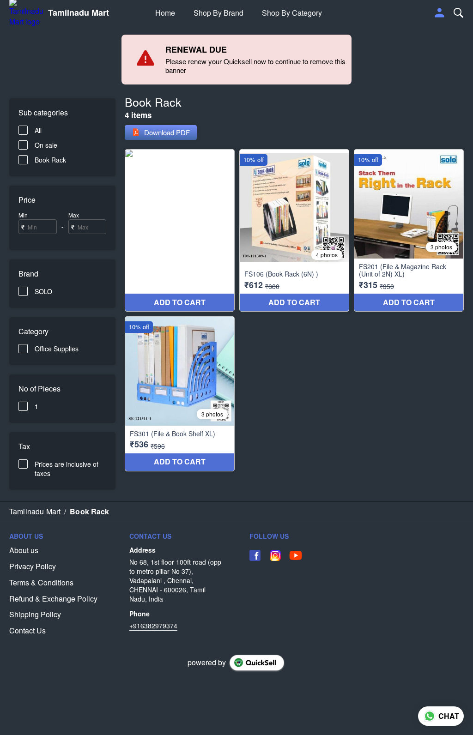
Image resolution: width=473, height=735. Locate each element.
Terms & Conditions (41, 583)
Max (73, 215)
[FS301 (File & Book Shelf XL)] (179, 393)
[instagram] (275, 555)
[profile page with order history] (440, 13)
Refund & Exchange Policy (53, 599)
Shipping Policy (35, 614)
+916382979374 (153, 625)
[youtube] (295, 555)
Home (165, 12)
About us (23, 550)
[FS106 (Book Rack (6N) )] (294, 230)
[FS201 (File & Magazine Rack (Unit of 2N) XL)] (409, 230)
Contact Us (27, 631)
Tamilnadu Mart (78, 13)
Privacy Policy (32, 566)
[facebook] (255, 555)
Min (23, 215)
